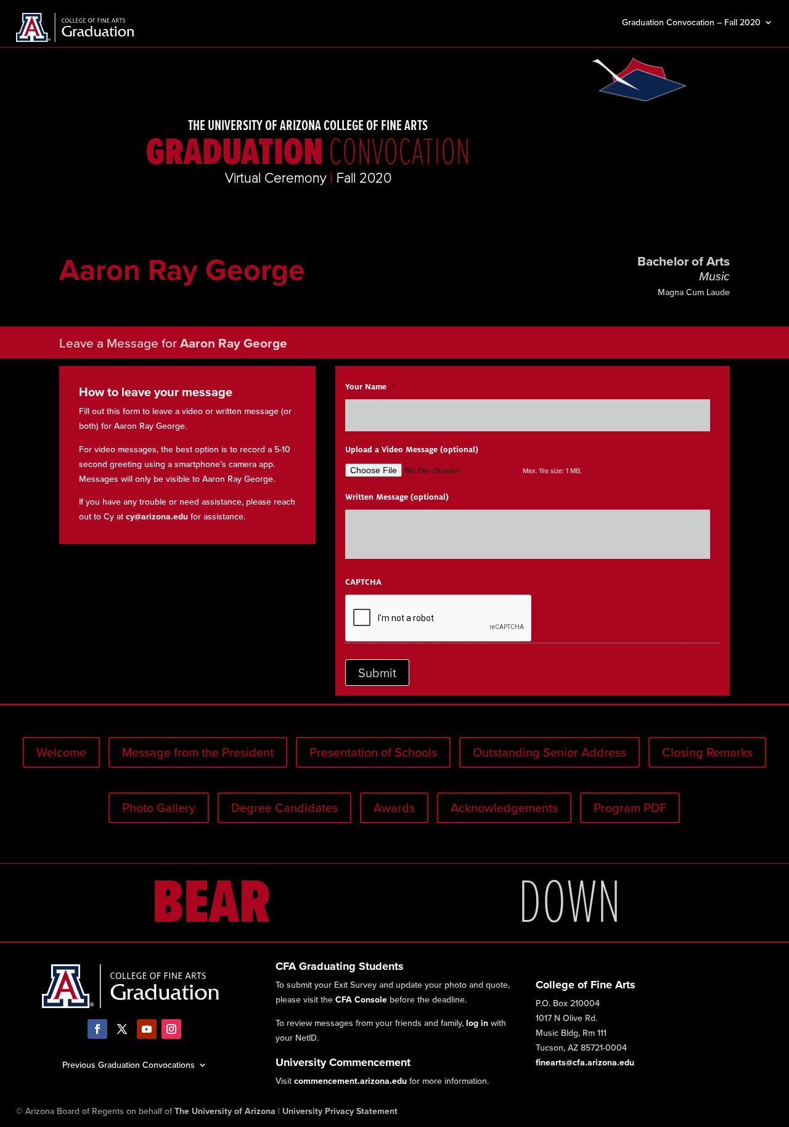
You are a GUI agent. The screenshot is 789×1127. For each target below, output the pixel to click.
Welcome (61, 752)
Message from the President (198, 752)
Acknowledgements (504, 807)
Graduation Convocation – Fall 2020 (691, 23)
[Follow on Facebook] (97, 1029)
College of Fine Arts (586, 985)
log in (477, 1023)
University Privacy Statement (340, 1111)
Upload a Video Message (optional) (411, 450)
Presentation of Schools (373, 752)
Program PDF (630, 807)
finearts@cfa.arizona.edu (585, 1062)
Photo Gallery (158, 807)
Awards (394, 807)
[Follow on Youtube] (147, 1029)
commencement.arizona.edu (350, 1081)
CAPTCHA (363, 582)
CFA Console (361, 999)
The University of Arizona (225, 1111)
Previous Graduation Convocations (128, 1064)
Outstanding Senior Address (549, 752)
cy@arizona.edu (157, 516)
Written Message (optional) (397, 497)
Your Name (370, 387)
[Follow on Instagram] (171, 1029)
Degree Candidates (284, 807)
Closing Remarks (707, 752)
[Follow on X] (122, 1029)
